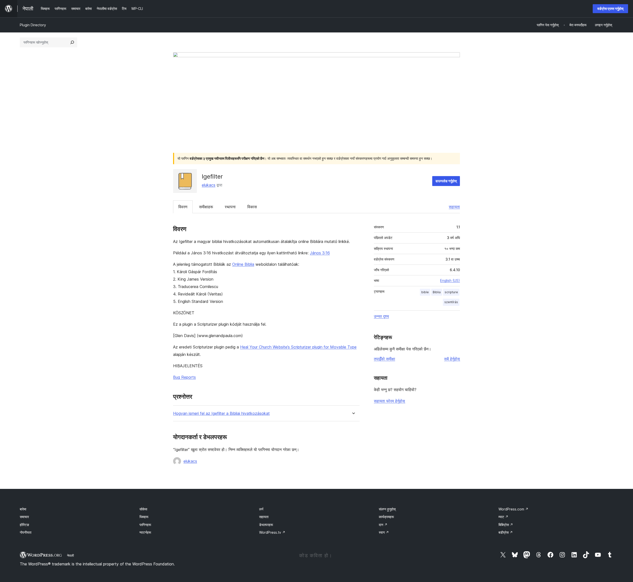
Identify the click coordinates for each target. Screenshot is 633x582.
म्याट (503, 517)
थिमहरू (143, 517)
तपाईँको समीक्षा (384, 358)
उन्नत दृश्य (381, 316)
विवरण (182, 206)
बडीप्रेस (505, 532)
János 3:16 (320, 252)
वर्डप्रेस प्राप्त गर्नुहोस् (610, 8)
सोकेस (143, 509)
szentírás (451, 302)
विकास (252, 206)
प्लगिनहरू (145, 525)
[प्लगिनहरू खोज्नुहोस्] (72, 42)
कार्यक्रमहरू (386, 517)
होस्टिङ (24, 525)
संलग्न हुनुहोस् (387, 509)
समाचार (24, 517)
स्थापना (230, 206)
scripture (451, 292)
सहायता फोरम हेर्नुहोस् (389, 400)
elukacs (208, 185)
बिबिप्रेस (505, 525)
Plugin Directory (33, 25)
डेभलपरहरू (266, 525)
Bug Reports (184, 377)
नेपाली (70, 555)
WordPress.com (513, 509)
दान (383, 525)
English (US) (450, 280)
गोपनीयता (25, 532)
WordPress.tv (272, 532)
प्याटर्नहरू (145, 532)
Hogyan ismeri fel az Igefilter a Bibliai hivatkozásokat (221, 413)
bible (425, 292)
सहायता (454, 206)
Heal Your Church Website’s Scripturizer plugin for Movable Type (298, 346)
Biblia (437, 292)
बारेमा (23, 509)
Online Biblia (243, 264)
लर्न (261, 509)
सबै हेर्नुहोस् (452, 358)
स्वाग (384, 532)
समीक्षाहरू (206, 206)
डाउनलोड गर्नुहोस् (446, 181)
